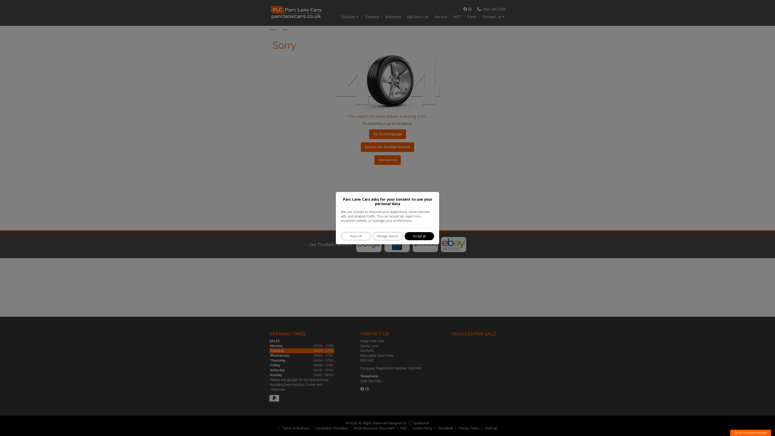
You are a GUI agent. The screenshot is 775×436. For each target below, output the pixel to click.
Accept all (419, 236)
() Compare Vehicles (752, 432)
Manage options (387, 236)
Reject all (356, 236)
